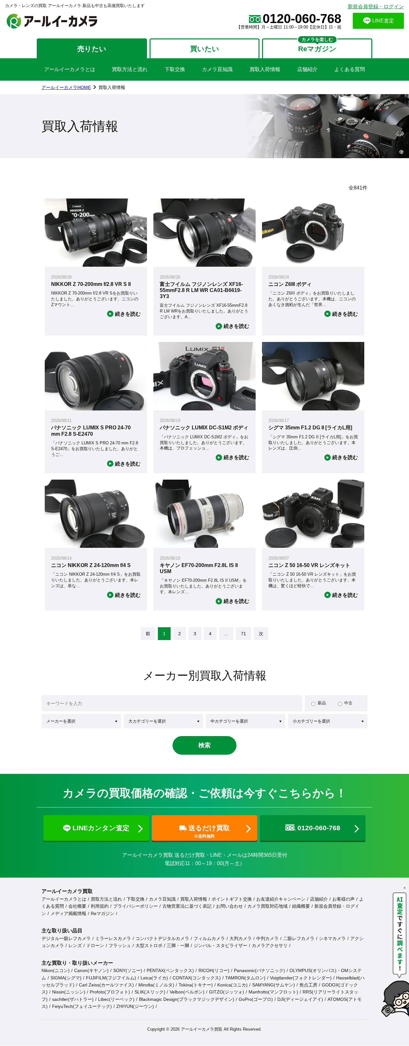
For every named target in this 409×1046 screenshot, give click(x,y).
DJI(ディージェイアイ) (300, 999)
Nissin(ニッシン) (68, 991)
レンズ (75, 945)
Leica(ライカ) (154, 977)
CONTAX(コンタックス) (197, 977)
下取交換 (175, 69)
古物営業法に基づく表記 (187, 906)
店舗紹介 (307, 69)
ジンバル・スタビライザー (220, 945)
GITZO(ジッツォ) (226, 991)
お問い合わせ (229, 906)
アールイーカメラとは (69, 69)
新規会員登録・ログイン (376, 6)
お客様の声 (343, 899)
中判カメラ (267, 938)
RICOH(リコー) (213, 970)
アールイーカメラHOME (66, 87)
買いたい (204, 49)
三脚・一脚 (178, 945)
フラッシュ (120, 945)
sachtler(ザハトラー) (73, 999)
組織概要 (301, 906)
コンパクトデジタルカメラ (162, 938)
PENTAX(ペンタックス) (170, 970)
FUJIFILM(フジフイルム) (111, 977)
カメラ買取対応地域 (267, 906)
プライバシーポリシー (135, 906)
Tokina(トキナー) (196, 984)
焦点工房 (308, 984)
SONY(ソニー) (127, 970)
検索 (204, 745)
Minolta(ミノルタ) (156, 984)
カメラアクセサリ (270, 945)
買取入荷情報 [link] (111, 87)
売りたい (91, 49)
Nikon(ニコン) (56, 970)
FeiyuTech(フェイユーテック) (82, 1006)
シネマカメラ (332, 938)
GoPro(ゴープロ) (256, 999)
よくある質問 (349, 69)
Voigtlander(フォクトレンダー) (301, 977)
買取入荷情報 (265, 69)
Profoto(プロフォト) (110, 991)
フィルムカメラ (209, 938)
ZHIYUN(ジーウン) (135, 1006)
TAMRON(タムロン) (245, 977)
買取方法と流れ (130, 69)
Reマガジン (102, 913)
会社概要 (77, 906)
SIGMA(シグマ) (65, 977)
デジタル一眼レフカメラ (66, 938)
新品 (322, 703)
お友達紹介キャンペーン (280, 899)
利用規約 (100, 906)
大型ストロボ (148, 945)
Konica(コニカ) (232, 984)
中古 (348, 703)
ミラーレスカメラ (113, 938)
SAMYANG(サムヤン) (273, 984)
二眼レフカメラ (298, 938)
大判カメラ (240, 938)
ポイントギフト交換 (232, 899)
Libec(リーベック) (116, 999)
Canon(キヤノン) (91, 970)
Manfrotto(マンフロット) (273, 991)
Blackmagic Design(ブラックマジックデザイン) (186, 999)
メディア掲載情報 (68, 913)
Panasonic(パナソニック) (259, 970)
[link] (148, 633)
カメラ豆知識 (217, 69)
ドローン (95, 945)
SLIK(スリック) (150, 991)
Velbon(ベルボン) (187, 991)
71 (243, 633)
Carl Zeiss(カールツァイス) (106, 984)
